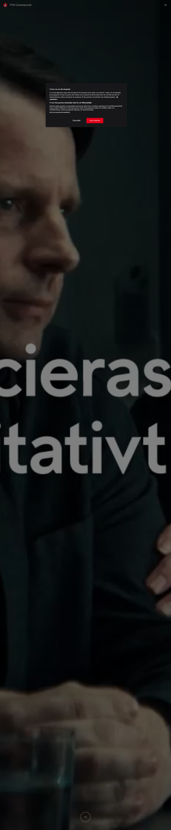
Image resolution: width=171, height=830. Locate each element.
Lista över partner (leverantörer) (59, 112)
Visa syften (76, 120)
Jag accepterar (95, 120)
